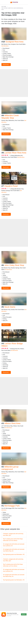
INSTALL (23, 614)
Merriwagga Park (12, 506)
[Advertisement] (14, 83)
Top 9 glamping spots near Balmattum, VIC (14, 554)
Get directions (4, 46)
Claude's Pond (11, 186)
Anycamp (3, 6)
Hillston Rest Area (12, 423)
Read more (6, 64)
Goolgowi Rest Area (14, 42)
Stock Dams (9, 307)
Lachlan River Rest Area (15, 153)
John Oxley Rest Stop (14, 265)
